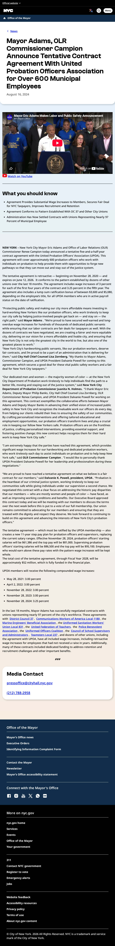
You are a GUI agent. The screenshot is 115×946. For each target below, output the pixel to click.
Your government (18, 846)
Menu (108, 10)
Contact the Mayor (19, 762)
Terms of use (15, 915)
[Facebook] (9, 795)
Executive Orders (18, 743)
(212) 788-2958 (18, 692)
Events (11, 835)
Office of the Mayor (19, 18)
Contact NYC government (24, 866)
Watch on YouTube (20, 176)
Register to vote (17, 872)
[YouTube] (23, 795)
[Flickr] (45, 795)
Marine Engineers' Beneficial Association (29, 623)
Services (12, 829)
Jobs (9, 884)
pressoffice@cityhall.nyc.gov (30, 683)
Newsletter (14, 768)
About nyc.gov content (22, 921)
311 (9, 860)
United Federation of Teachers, (51, 627)
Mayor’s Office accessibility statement (32, 774)
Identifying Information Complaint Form (34, 749)
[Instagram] (16, 795)
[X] (30, 795)
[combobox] (91, 10)
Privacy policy (16, 909)
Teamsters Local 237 (44, 635)
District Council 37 (21, 618)
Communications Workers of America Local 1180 (68, 618)
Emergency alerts (18, 878)
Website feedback (18, 897)
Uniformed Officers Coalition (44, 631)
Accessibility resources (22, 903)
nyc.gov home (16, 823)
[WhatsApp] (37, 795)
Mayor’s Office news (20, 737)
